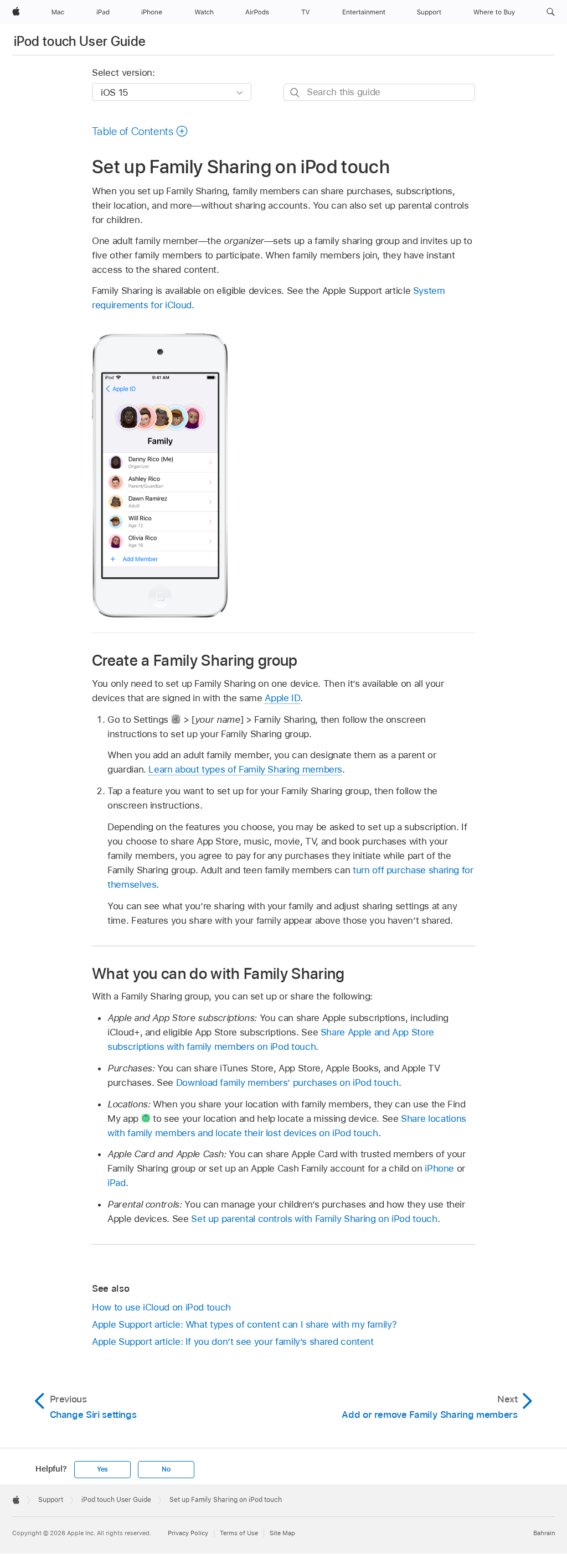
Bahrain (544, 1533)
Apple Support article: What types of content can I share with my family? (244, 1324)
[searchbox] (379, 92)
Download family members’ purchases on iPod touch (287, 1082)
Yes (102, 1469)
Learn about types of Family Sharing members (245, 769)
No (166, 1469)
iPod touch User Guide (80, 41)
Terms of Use (239, 1533)
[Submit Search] (295, 93)
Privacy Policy (188, 1533)
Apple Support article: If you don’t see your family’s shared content (233, 1341)
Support (50, 1500)
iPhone (439, 1168)
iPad (116, 1182)
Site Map (282, 1533)
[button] (550, 12)
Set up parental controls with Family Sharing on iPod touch (314, 1218)
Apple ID (282, 697)
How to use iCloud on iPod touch (161, 1307)
